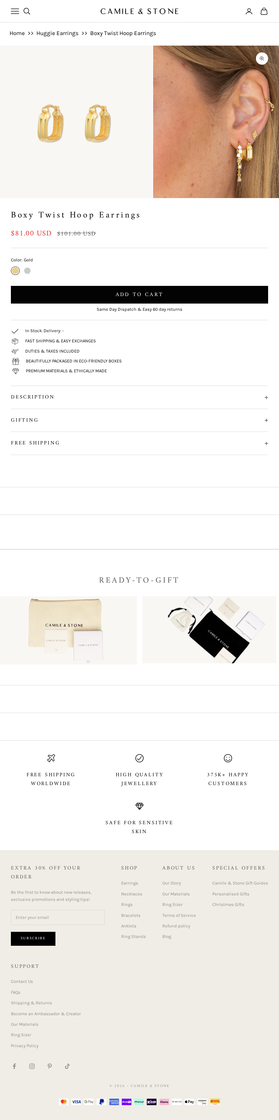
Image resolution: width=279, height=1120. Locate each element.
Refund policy (176, 925)
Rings (127, 904)
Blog (166, 936)
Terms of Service (179, 915)
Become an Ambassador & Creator (46, 1013)
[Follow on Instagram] (32, 1066)
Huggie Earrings (57, 33)
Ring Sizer (172, 904)
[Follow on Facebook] (14, 1066)
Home (17, 33)
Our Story (171, 883)
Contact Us (22, 981)
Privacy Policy (24, 1045)
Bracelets (131, 915)
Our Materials (176, 893)
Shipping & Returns (31, 1002)
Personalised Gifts (230, 893)
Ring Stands (133, 936)
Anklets (128, 925)
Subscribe (33, 938)
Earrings (129, 883)
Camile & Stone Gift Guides (240, 883)
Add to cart (139, 294)
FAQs (15, 992)
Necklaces (131, 893)
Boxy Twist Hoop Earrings (123, 33)
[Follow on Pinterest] (49, 1066)
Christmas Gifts (228, 904)
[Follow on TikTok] (67, 1066)
